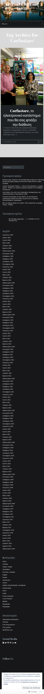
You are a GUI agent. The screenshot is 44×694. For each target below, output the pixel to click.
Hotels (5, 593)
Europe (5, 577)
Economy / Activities (9, 572)
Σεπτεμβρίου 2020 (8, 424)
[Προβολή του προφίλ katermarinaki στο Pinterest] (10, 643)
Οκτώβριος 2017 (8, 514)
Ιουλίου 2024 (6, 301)
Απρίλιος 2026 (7, 245)
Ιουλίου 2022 (6, 365)
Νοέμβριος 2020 (8, 418)
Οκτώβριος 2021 (8, 389)
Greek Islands (7, 588)
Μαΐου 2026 (6, 243)
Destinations (6, 569)
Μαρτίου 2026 (7, 248)
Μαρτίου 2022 (7, 376)
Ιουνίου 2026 (7, 240)
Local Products (7, 598)
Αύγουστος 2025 (8, 267)
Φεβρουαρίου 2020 (9, 442)
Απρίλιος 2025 (7, 277)
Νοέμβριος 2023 (8, 322)
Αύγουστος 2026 (8, 235)
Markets (5, 601)
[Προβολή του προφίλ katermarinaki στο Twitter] (6, 643)
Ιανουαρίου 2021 (8, 413)
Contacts (5, 564)
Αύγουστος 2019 (8, 458)
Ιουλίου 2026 (6, 237)
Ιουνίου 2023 (7, 336)
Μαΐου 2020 (6, 434)
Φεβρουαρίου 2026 (9, 251)
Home (4, 590)
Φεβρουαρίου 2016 (9, 549)
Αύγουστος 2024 (8, 299)
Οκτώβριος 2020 (8, 421)
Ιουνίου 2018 (7, 493)
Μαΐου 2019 (6, 466)
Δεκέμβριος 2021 (8, 384)
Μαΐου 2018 (6, 495)
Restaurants (6, 604)
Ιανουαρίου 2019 (8, 477)
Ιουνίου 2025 (7, 272)
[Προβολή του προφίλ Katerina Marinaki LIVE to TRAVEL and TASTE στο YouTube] (15, 643)
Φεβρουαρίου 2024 (9, 314)
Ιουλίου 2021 (6, 397)
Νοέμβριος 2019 (8, 450)
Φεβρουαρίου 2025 (9, 283)
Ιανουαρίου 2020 (8, 445)
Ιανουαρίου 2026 (8, 253)
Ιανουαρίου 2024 (8, 317)
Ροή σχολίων (7, 627)
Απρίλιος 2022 (7, 373)
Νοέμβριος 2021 (8, 386)
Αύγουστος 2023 (8, 330)
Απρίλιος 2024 (7, 309)
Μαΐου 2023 (6, 338)
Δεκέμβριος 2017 (8, 509)
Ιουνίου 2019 (7, 463)
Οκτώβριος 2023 (8, 325)
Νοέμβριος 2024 (8, 291)
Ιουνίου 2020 (7, 431)
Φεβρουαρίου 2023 (9, 346)
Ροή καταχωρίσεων (9, 624)
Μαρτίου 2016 (7, 546)
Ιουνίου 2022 (7, 368)
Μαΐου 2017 (6, 522)
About (4, 561)
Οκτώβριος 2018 (8, 485)
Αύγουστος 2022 (8, 362)
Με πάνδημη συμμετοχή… (17, 219)
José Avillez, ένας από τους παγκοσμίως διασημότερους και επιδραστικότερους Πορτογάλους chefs (22, 193)
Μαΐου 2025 (6, 275)
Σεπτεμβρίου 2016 (8, 530)
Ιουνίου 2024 (7, 304)
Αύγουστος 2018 (8, 487)
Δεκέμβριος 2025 (8, 256)
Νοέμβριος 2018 (8, 482)
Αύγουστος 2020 (8, 426)
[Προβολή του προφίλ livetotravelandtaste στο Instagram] (8, 643)
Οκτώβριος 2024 (8, 293)
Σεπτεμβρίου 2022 (8, 360)
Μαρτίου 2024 (7, 312)
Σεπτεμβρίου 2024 (8, 296)
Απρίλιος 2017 (7, 525)
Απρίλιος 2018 (7, 498)
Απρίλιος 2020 (7, 437)
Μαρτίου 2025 (7, 280)
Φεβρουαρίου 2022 (9, 378)
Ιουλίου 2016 (6, 535)
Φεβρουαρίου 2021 (9, 410)
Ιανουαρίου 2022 (8, 381)
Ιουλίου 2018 (6, 490)
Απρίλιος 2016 (7, 543)
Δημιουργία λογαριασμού (10, 619)
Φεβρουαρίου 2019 (9, 474)
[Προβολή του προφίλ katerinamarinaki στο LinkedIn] (13, 643)
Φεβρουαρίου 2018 (9, 503)
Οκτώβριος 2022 (8, 357)
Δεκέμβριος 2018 (8, 479)
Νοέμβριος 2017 (8, 511)
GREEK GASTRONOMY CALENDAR (14, 585)
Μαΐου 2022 (6, 370)
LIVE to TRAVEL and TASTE (22, 6)
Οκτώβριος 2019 (8, 453)
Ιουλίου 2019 (6, 461)
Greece (5, 582)
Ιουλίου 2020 (6, 429)
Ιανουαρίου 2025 (8, 285)
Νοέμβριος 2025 (8, 259)
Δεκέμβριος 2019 (8, 447)
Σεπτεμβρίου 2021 (8, 392)
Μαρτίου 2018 (7, 501)
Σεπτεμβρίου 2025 (8, 264)
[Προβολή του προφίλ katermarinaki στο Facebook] (3, 643)
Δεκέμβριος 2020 (8, 416)
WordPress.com (8, 630)
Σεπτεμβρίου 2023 (8, 328)
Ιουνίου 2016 (7, 538)
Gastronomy (6, 580)
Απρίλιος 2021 (7, 405)
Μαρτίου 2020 (7, 439)
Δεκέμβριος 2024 (8, 288)
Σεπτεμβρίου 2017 (8, 517)
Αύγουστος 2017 (8, 519)
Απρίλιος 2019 (7, 469)
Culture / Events (7, 567)
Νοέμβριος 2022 (8, 354)
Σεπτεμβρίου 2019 (8, 455)
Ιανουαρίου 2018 (8, 506)
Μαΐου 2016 (6, 541)
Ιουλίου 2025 (6, 269)
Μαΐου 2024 (6, 306)
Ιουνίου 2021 (7, 400)
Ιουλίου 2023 (6, 333)
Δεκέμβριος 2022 (8, 352)
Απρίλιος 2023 (7, 341)
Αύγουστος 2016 (8, 533)
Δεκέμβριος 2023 (8, 320)
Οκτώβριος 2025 (8, 261)
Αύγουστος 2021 (8, 394)
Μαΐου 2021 (6, 402)
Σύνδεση (5, 622)
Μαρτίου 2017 (7, 527)
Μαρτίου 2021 (7, 408)
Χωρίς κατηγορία (8, 596)
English (5, 575)
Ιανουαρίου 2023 (8, 349)
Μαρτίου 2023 (7, 344)
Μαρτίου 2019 (7, 471)
